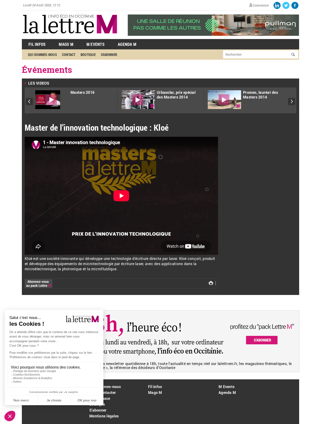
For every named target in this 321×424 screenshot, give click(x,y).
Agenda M (127, 44)
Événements (47, 69)
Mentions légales (104, 415)
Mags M (66, 44)
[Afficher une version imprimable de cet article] (211, 283)
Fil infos (155, 386)
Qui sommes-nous (42, 54)
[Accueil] (70, 36)
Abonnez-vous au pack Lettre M (38, 283)
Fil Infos (37, 44)
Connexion (261, 5)
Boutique (88, 54)
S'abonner (109, 54)
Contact (68, 54)
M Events (95, 44)
